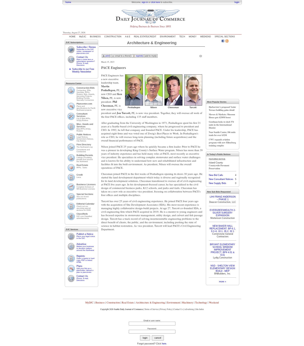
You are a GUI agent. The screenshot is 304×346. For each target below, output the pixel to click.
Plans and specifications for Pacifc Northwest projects (86, 108)
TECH (182, 36)
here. (164, 343)
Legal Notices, (83, 137)
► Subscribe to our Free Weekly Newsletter (81, 70)
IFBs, (89, 90)
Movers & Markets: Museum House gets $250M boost (222, 116)
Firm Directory (84, 144)
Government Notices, (85, 139)
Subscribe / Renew (86, 50)
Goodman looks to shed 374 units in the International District (221, 124)
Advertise (85, 247)
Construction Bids (86, 88)
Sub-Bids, (81, 92)
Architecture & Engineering (150, 302)
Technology (201, 302)
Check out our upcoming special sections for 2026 (84, 208)
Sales (85, 168)
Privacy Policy (166, 309)
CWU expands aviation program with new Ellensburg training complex (222, 142)
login (237, 2)
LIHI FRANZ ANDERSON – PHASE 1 (223, 198)
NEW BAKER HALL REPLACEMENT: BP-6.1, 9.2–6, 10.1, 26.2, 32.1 (223, 229)
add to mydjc (151, 56)
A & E (127, 36)
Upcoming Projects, (84, 96)
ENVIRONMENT (168, 36)
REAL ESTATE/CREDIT (145, 36)
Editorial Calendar (85, 204)
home (68, 2)
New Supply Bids (217, 183)
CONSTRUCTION (112, 36)
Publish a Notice (86, 236)
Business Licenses (86, 184)
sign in (145, 2)
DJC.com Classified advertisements (84, 217)
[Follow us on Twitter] (218, 41)
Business (100, 302)
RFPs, (87, 92)
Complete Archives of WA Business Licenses (86, 188)
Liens (79, 177)
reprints (139, 56)
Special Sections (85, 194)
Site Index (199, 309)
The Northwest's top (85, 147)
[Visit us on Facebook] (222, 41)
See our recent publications (83, 197)
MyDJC (82, 36)
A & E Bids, (81, 118)
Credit (80, 175)
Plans (85, 269)
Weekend (214, 302)
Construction (113, 302)
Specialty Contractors (85, 100)
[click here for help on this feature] (200, 56)
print (107, 56)
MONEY (193, 36)
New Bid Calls (216, 175)
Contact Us (86, 61)
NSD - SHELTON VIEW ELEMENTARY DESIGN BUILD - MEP (222, 268)
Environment (173, 302)
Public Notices (84, 134)
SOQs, (79, 120)
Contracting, (82, 90)
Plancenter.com (84, 104)
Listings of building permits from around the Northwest (85, 159)
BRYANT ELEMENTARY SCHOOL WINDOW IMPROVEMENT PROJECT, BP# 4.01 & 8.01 (222, 249)
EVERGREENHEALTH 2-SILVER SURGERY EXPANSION (223, 213)
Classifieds (82, 214)
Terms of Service (151, 309)
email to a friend (122, 56)
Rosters (85, 120)
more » (222, 281)
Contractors (81, 152)
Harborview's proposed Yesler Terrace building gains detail (222, 109)
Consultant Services (82, 115)
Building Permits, (84, 98)
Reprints (85, 259)
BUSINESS (95, 36)
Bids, (86, 94)
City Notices (81, 141)
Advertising (189, 309)
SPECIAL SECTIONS (225, 36)
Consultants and (83, 150)
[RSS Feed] (227, 41)
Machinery (187, 302)
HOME (72, 36)
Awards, (91, 94)
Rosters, (80, 94)
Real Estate (82, 165)
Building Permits (85, 155)
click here (155, 2)
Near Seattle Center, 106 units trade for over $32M (222, 134)
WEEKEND (205, 36)
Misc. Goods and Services (85, 125)
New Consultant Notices (221, 179)
